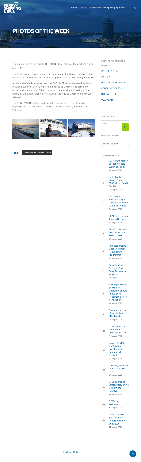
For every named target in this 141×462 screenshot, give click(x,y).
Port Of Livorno (44, 152)
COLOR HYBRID (109, 71)
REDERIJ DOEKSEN (111, 88)
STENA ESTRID (109, 94)
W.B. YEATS (107, 100)
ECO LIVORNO (29, 152)
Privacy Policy (70, 452)
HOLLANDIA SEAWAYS (113, 83)
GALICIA (105, 77)
